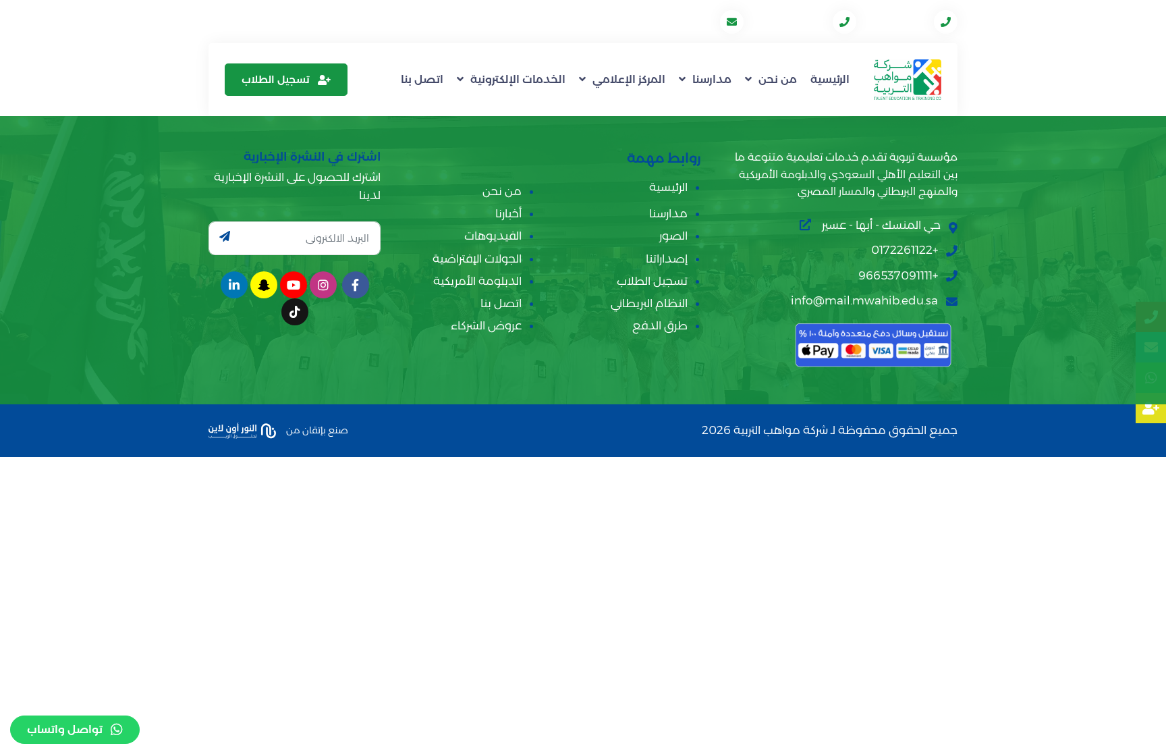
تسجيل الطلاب (276, 79)
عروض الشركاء (486, 325)
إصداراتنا (667, 258)
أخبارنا (508, 213)
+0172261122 (896, 21)
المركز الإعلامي (628, 79)
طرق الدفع (660, 325)
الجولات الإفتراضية (477, 258)
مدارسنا (711, 79)
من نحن (777, 79)
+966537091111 (789, 21)
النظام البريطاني (649, 303)
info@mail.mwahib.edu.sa (647, 21)
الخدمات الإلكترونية (517, 79)
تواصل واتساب (65, 729)
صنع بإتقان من (316, 429)
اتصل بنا (422, 79)
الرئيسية (830, 79)
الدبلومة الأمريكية (477, 281)
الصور (673, 235)
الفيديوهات (493, 235)
